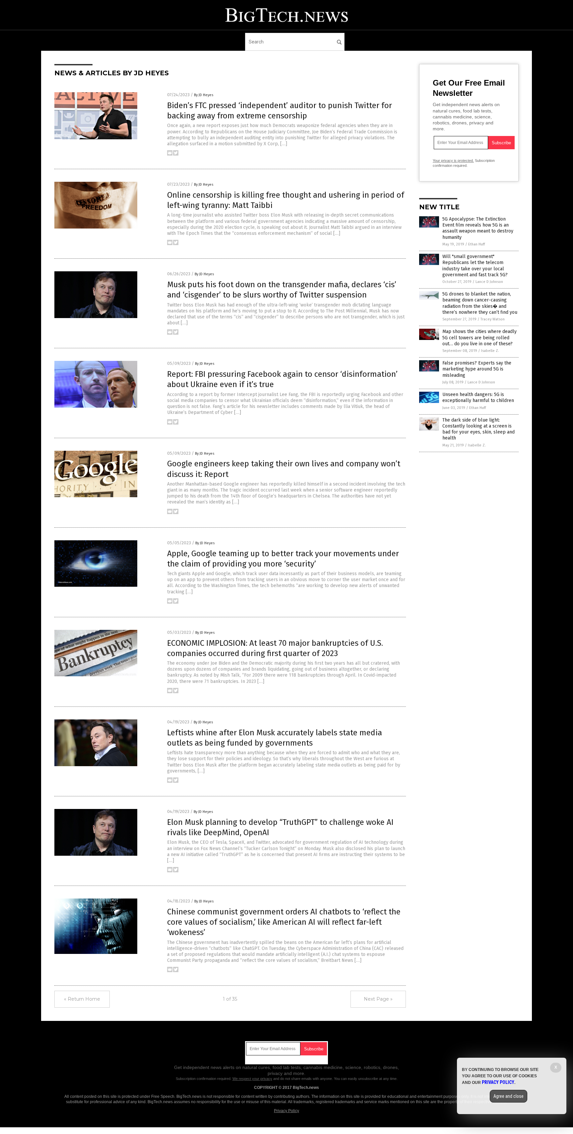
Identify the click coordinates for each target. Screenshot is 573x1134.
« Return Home (82, 999)
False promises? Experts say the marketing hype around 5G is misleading (476, 369)
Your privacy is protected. (453, 161)
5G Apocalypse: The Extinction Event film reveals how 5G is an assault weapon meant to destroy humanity (477, 228)
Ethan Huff (476, 244)
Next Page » (378, 999)
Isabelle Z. (490, 351)
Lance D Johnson (489, 282)
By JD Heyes (203, 95)
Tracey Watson (492, 319)
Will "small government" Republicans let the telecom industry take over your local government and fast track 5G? (475, 266)
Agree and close (508, 1096)
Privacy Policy (286, 1110)
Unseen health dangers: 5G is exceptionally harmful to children (478, 397)
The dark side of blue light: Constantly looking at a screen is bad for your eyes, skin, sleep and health (478, 429)
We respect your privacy (252, 1079)
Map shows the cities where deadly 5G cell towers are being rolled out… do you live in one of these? (479, 337)
